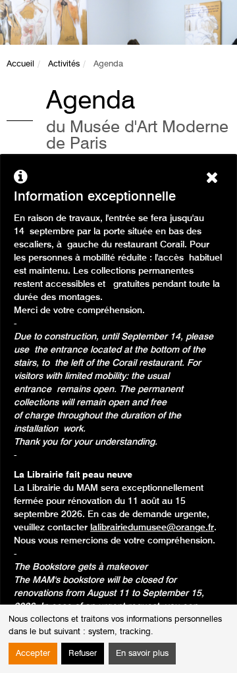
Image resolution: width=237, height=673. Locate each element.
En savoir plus (142, 653)
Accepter (33, 653)
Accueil (20, 64)
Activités (64, 64)
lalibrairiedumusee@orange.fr (152, 527)
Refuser (82, 653)
